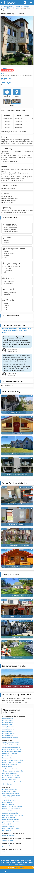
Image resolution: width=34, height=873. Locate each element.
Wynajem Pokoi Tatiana (17, 525)
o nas (25, 862)
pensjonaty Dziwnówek (9, 773)
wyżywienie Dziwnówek (9, 753)
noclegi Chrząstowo (8, 733)
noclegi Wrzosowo (8, 720)
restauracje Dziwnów (9, 824)
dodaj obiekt (20, 864)
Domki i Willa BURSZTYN (17, 566)
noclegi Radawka (7, 718)
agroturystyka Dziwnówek (10, 743)
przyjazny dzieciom (8, 846)
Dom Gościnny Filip (17, 616)
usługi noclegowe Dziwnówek (11, 782)
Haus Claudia (17, 595)
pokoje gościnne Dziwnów (10, 819)
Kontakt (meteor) (17, 860)
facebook (6, 860)
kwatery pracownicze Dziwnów (12, 806)
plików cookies (19, 867)
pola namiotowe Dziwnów (10, 822)
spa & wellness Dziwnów (10, 813)
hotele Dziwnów (7, 802)
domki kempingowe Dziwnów (11, 796)
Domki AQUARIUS (17, 412)
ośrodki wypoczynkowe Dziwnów (12, 815)
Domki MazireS (17, 433)
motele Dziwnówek (8, 767)
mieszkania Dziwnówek (9, 764)
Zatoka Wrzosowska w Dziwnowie (17, 686)
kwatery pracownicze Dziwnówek (12, 760)
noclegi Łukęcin (7, 725)
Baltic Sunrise (17, 658)
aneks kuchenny (7, 841)
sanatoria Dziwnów (8, 826)
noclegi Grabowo (7, 735)
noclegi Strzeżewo (8, 729)
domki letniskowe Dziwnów (10, 798)
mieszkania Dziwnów (8, 811)
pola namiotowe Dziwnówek (11, 777)
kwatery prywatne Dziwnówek (11, 762)
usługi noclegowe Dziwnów (11, 828)
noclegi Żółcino (7, 731)
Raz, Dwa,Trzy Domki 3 (17, 454)
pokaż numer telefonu (7, 70)
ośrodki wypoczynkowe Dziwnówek (13, 771)
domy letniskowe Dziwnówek (11, 747)
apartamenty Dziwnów (9, 791)
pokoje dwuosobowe (8, 835)
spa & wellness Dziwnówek (10, 769)
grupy (4, 851)
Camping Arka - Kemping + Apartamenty (17, 545)
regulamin (29, 860)
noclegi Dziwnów (7, 722)
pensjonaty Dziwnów (8, 817)
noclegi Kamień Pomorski (10, 738)
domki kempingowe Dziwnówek (12, 749)
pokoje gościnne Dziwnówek (11, 775)
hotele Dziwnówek (8, 756)
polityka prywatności (13, 862)
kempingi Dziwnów (8, 804)
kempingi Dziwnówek (9, 758)
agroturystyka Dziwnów (9, 789)
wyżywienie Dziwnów (9, 800)
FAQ (2, 862)
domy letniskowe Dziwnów (10, 793)
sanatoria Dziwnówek (9, 780)
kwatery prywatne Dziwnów (11, 809)
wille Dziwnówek (7, 784)
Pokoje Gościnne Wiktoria (17, 504)
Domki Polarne (17, 637)
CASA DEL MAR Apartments (17, 475)
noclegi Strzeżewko (8, 727)
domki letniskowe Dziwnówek (11, 751)
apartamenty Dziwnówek (10, 745)
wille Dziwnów (6, 830)
